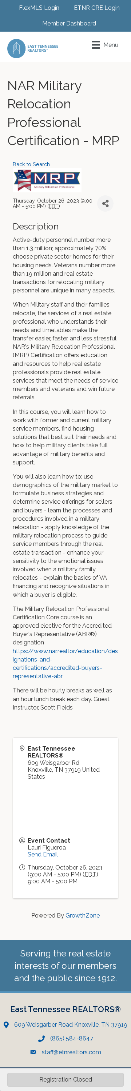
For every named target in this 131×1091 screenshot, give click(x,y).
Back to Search (31, 164)
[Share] (105, 203)
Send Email (43, 854)
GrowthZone (83, 915)
